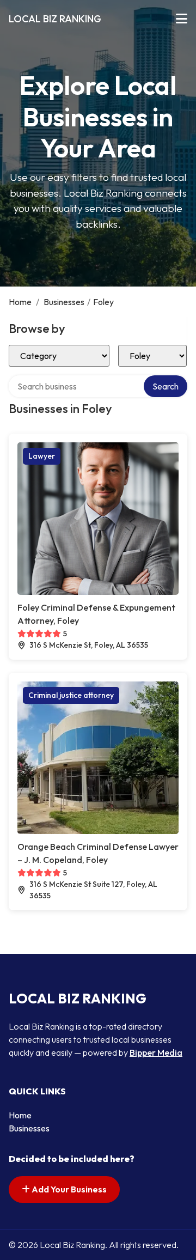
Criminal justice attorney (71, 695)
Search (165, 386)
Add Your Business (68, 1189)
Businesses (64, 301)
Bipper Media (156, 1052)
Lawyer (41, 456)
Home (20, 301)
